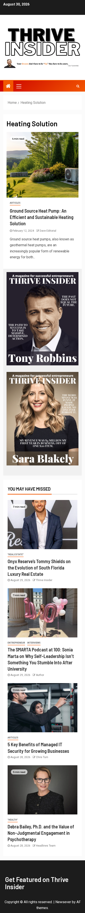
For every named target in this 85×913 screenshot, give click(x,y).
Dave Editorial (48, 230)
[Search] (78, 86)
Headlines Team (46, 845)
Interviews (34, 643)
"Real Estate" (16, 554)
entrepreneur (16, 643)
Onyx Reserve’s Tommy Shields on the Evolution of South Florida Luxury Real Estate (39, 567)
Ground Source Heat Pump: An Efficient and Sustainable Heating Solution (41, 217)
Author (40, 675)
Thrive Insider (44, 580)
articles (15, 203)
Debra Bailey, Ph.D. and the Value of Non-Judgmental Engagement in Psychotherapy (41, 833)
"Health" (13, 820)
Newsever (63, 902)
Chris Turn (42, 757)
